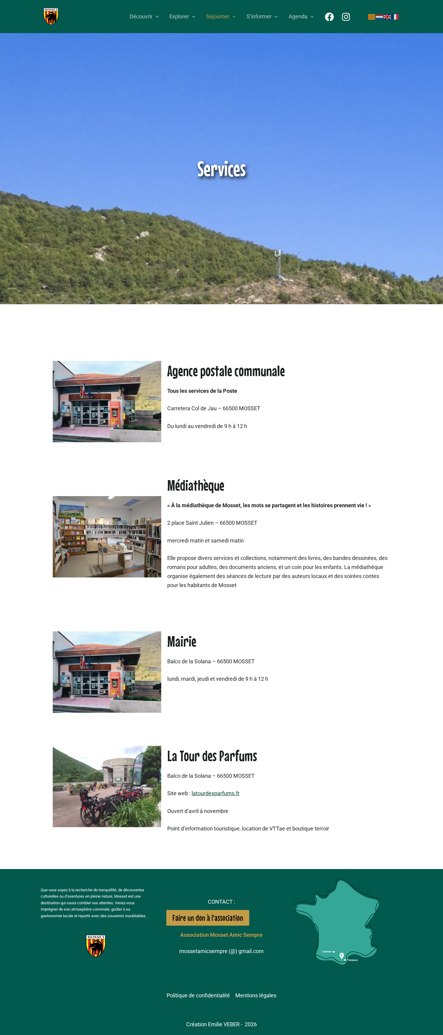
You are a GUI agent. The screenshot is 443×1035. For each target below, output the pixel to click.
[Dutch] (380, 16)
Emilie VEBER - (225, 1024)
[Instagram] (345, 16)
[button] (155, 16)
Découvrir (141, 16)
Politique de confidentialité (198, 995)
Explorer (179, 16)
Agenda (298, 16)
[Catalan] (372, 16)
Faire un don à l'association (207, 918)
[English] (387, 16)
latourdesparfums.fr (216, 793)
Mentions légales (255, 995)
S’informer (259, 16)
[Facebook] (329, 16)
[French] (395, 16)
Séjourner (217, 16)
